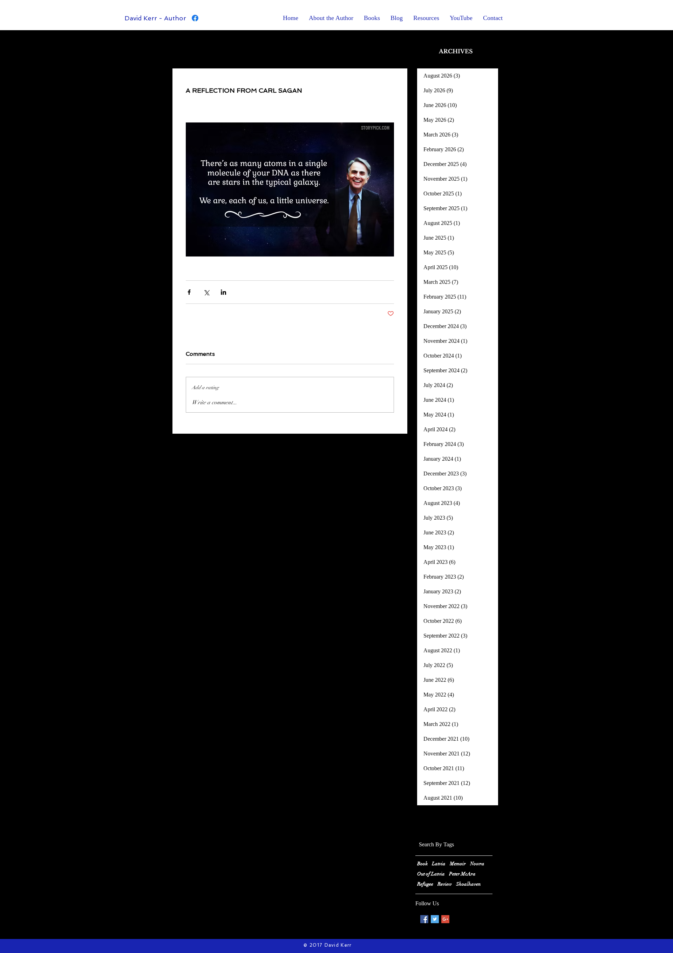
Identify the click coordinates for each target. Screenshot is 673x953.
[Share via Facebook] (189, 292)
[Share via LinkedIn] (223, 292)
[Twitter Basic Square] (435, 919)
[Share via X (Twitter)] (206, 292)
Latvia (439, 864)
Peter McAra (462, 874)
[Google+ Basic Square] (445, 919)
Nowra (477, 864)
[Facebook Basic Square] (424, 919)
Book (422, 864)
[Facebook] (195, 18)
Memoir (458, 864)
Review (444, 884)
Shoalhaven (468, 884)
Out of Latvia (431, 874)
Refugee (425, 884)
